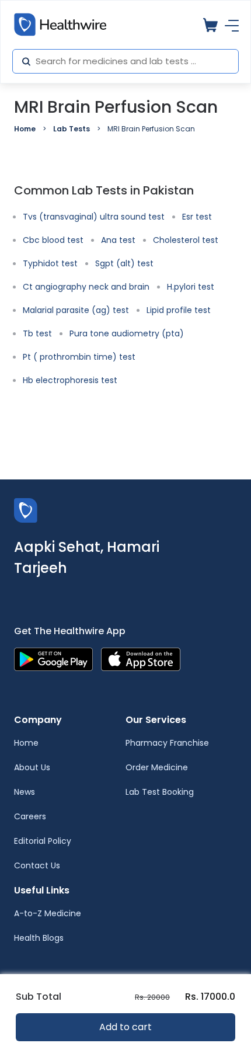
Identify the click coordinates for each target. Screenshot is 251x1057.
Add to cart (125, 1027)
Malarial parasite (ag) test (76, 310)
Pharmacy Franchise (167, 743)
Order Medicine (157, 767)
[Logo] (25, 509)
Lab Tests (71, 129)
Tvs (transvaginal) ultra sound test (94, 216)
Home (25, 129)
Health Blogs (39, 938)
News (24, 792)
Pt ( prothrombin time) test (79, 357)
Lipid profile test (179, 310)
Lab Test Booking (160, 792)
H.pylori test (190, 287)
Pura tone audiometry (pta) (126, 333)
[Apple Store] (140, 658)
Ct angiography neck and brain (86, 287)
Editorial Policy (42, 841)
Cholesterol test (185, 240)
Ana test (118, 240)
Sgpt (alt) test (124, 263)
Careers (30, 816)
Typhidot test (50, 263)
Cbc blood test (53, 240)
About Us (32, 767)
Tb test (37, 333)
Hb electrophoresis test (70, 380)
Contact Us (37, 865)
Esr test (197, 216)
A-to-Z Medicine (47, 913)
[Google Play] (53, 658)
